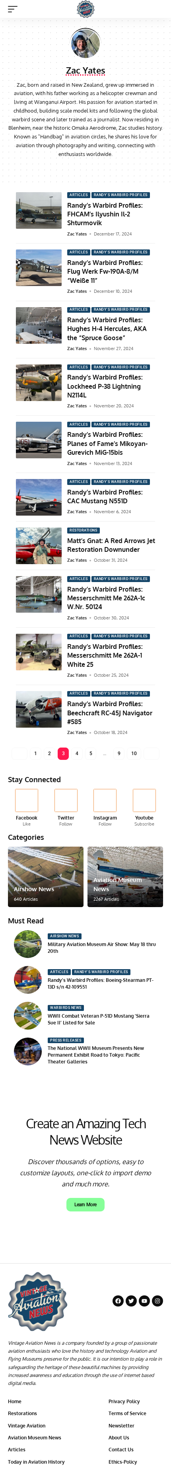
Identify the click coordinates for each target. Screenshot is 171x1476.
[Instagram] (94, 169)
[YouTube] (86, 169)
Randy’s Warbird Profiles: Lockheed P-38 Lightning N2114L (105, 386)
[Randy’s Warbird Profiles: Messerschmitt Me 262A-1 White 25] (39, 652)
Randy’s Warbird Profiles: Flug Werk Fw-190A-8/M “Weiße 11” (105, 271)
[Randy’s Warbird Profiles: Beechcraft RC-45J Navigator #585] (39, 709)
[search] (157, 9)
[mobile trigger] (14, 9)
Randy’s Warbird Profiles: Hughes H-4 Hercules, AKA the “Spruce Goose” (107, 329)
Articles (78, 195)
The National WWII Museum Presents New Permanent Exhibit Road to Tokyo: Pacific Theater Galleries (96, 1055)
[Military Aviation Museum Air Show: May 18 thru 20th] (28, 944)
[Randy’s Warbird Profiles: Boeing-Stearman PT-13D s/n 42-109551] (28, 980)
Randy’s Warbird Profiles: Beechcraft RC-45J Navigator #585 (109, 713)
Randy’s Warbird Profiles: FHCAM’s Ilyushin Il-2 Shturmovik (105, 214)
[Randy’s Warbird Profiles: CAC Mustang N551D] (39, 497)
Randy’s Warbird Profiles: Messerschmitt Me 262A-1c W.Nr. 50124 (106, 598)
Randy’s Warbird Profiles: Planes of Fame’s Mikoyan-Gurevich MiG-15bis (107, 443)
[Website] (67, 169)
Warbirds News (66, 1008)
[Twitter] (66, 808)
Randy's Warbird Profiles (121, 195)
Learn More (85, 1204)
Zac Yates (77, 234)
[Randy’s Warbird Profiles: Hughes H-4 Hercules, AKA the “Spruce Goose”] (39, 325)
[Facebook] (77, 169)
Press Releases (65, 1040)
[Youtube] (144, 808)
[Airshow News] (46, 877)
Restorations (83, 530)
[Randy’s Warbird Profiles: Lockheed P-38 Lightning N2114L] (39, 382)
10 (133, 753)
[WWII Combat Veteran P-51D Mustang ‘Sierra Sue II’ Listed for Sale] (28, 1016)
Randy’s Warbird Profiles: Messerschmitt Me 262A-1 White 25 (105, 655)
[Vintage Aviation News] (86, 9)
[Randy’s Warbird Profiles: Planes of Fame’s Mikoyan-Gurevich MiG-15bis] (39, 440)
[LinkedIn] (104, 169)
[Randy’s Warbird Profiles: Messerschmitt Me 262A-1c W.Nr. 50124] (39, 594)
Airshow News (34, 889)
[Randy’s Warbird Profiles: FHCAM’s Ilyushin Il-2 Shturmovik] (39, 210)
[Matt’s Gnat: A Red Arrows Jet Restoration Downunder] (39, 546)
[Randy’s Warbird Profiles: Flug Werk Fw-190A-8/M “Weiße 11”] (39, 267)
